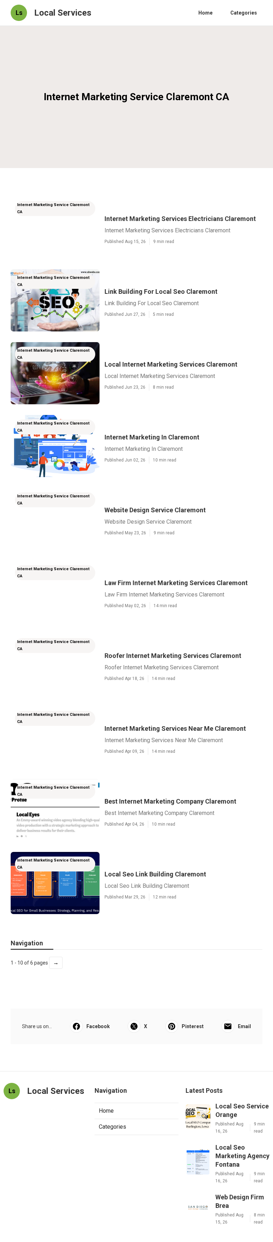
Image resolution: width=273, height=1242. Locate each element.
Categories (243, 13)
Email (244, 1026)
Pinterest (193, 1026)
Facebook (98, 1026)
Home (205, 13)
